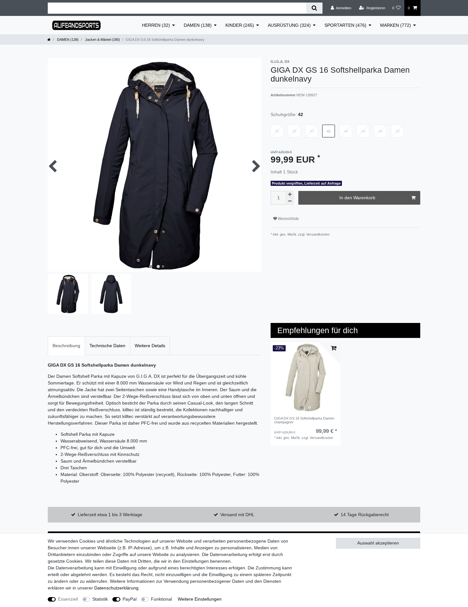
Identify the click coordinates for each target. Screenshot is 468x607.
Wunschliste (288, 218)
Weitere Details (150, 345)
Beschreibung (66, 345)
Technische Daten (107, 345)
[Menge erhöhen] (290, 194)
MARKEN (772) (395, 25)
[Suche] (314, 8)
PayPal (130, 599)
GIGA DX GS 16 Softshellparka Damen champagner (304, 420)
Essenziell (68, 599)
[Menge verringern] (290, 201)
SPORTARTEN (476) (345, 25)
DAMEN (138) (198, 25)
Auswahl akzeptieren (378, 542)
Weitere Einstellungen (200, 599)
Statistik (100, 599)
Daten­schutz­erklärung (116, 587)
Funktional (161, 599)
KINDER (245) (239, 25)
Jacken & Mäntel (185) (102, 39)
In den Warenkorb (357, 197)
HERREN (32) (156, 25)
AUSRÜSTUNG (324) (289, 25)
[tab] (66, 345)
